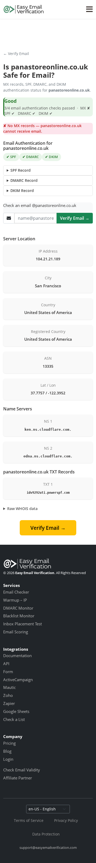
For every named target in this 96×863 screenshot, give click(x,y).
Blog (7, 751)
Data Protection (46, 834)
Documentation (17, 655)
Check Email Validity (21, 769)
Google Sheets (16, 711)
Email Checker (16, 592)
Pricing (9, 743)
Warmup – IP (15, 600)
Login (8, 759)
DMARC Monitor (18, 608)
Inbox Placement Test (22, 623)
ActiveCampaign (18, 679)
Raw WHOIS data (22, 508)
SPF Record (20, 170)
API (6, 663)
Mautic (9, 687)
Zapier (9, 703)
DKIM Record (22, 190)
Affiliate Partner (17, 777)
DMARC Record (24, 180)
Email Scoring (15, 631)
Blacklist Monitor (18, 615)
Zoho (8, 695)
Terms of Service (28, 820)
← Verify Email (16, 53)
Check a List (14, 719)
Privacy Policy (66, 820)
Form (8, 671)
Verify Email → (74, 218)
